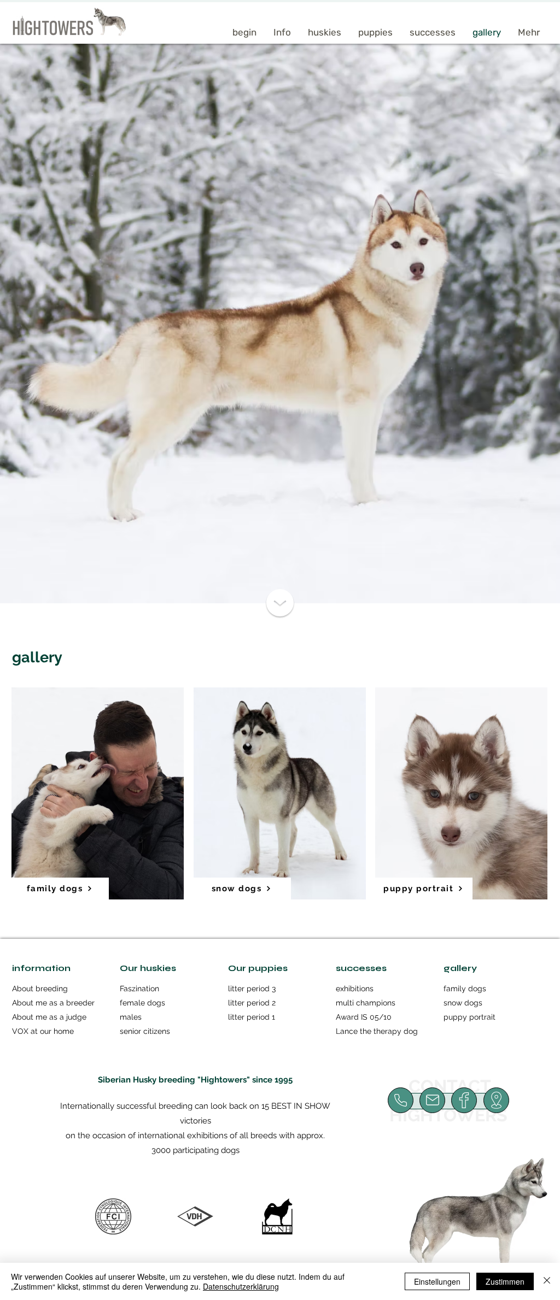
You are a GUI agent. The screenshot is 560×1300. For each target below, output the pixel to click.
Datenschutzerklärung (241, 1286)
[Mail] (400, 1100)
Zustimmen (505, 1281)
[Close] (546, 1281)
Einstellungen (437, 1281)
